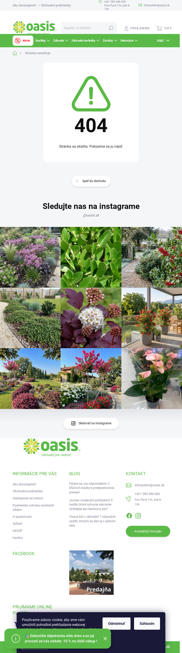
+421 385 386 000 (147, 494)
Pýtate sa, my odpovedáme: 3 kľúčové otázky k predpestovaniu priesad (91, 488)
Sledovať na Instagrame (95, 423)
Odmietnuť (116, 623)
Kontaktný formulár (148, 531)
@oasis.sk (91, 215)
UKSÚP (17, 530)
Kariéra (18, 538)
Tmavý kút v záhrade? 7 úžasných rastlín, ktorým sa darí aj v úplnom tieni (92, 521)
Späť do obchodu (94, 181)
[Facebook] (129, 515)
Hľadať (111, 28)
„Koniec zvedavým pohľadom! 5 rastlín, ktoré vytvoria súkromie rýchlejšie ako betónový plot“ (91, 504)
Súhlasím (147, 623)
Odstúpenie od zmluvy (28, 498)
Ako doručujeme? (24, 5)
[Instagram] (138, 515)
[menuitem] (23, 41)
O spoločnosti (22, 516)
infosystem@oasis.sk (149, 485)
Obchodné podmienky (56, 5)
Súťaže (17, 523)
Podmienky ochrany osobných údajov (33, 508)
